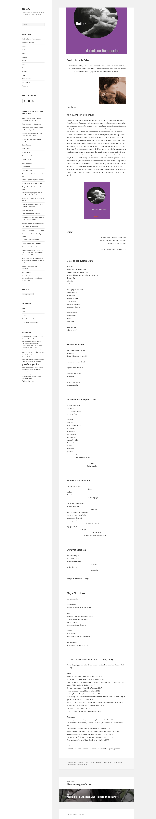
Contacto (24, 315)
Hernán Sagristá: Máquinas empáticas (33, 179)
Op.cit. (26, 9)
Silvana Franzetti (27, 378)
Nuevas (24, 60)
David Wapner (30, 343)
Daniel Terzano (26, 145)
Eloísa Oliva (35, 347)
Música (24, 53)
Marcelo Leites (35, 357)
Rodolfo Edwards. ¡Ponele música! (32, 183)
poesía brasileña (25, 367)
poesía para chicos (26, 371)
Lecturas (24, 50)
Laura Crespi (25, 355)
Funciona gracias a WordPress (75, 814)
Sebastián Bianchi (36, 376)
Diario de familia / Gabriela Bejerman (33, 223)
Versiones (25, 86)
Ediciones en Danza (27, 347)
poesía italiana (25, 369)
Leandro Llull (26, 152)
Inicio (23, 308)
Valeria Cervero (28, 381)
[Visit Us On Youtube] (29, 101)
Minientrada (72, 762)
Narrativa (24, 57)
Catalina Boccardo (111, 762)
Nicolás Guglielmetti (27, 361)
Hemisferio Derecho (39, 349)
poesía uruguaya (26, 374)
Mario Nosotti (25, 359)
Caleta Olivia (32, 339)
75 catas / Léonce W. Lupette (30, 239)
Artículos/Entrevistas (28, 42)
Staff (23, 311)
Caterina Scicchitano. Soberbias (31, 213)
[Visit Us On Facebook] (24, 101)
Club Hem (24, 343)
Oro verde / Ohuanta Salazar (30, 226)
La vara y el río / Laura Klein (30, 247)
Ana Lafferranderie (26, 336)
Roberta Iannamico (26, 376)
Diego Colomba (34, 345)
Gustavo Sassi (26, 166)
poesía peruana (33, 371)
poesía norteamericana (34, 369)
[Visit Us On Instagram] (33, 101)
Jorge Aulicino (26, 352)
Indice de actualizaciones (29, 319)
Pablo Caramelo (26, 148)
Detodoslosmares (36, 343)
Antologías (34, 336)
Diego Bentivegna (26, 345)
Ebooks (24, 46)
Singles (24, 75)
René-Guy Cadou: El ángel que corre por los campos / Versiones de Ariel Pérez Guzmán (33, 261)
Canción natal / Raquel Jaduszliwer (32, 243)
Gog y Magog (32, 349)
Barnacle (25, 339)
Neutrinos (41, 359)
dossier (40, 345)
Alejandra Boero (27, 170)
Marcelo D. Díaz (27, 357)
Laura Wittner (31, 354)
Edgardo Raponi (27, 163)
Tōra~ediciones (26, 79)
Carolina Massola (36, 341)
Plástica (24, 64)
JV (93, 762)
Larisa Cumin (41, 352)
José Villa (34, 352)
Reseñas (24, 71)
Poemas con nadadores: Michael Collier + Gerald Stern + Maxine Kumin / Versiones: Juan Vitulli (33, 253)
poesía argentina (30, 364)
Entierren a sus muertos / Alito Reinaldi (33, 230)
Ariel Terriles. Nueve (28, 210)
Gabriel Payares (26, 159)
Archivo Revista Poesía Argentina (31, 39)
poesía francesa (39, 367)
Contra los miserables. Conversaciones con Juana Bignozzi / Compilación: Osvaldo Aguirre (33, 278)
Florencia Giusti (25, 349)
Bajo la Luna (40, 336)
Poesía (24, 68)
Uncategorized (26, 82)
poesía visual (33, 374)
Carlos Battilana (26, 341)
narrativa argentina (34, 359)
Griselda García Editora (101, 66)
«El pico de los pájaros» (105, 749)
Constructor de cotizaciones (30, 322)
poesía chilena (32, 367)
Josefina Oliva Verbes (28, 156)
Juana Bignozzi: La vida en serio (31, 124)
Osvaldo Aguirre (37, 361)
